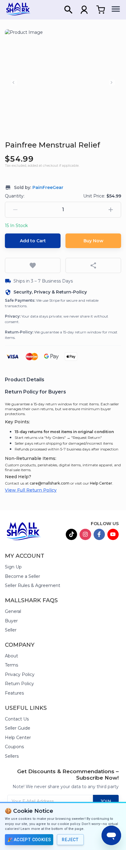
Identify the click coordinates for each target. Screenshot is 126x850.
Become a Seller (22, 576)
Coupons (14, 746)
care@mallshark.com (49, 483)
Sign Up (13, 567)
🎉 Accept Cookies (29, 839)
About (11, 656)
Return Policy (19, 683)
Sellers (12, 756)
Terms (11, 665)
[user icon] (84, 10)
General (13, 611)
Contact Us (17, 719)
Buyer (11, 621)
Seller (11, 630)
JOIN (105, 801)
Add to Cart (33, 241)
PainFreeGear (47, 187)
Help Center (101, 483)
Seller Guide (17, 728)
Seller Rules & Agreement (32, 585)
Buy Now (93, 241)
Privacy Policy (20, 674)
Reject (70, 839)
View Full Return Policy (31, 490)
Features (14, 693)
